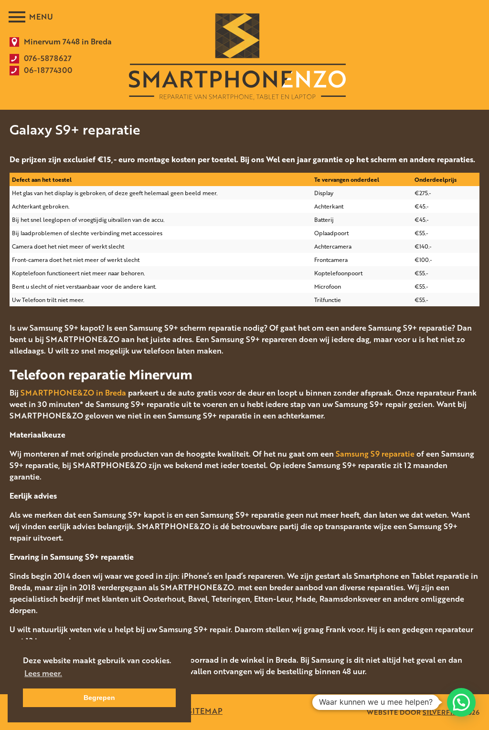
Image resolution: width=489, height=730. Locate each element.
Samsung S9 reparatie (375, 453)
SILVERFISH (442, 712)
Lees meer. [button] (43, 673)
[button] (461, 702)
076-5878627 (48, 58)
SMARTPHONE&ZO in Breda (73, 392)
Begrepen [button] (99, 697)
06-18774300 (48, 70)
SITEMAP (205, 711)
